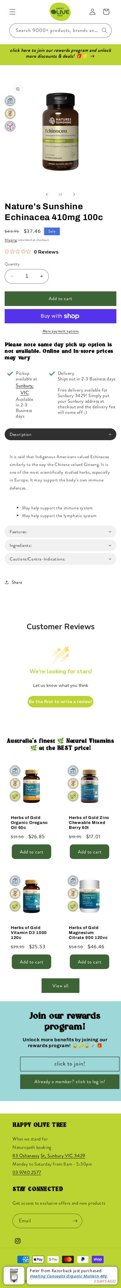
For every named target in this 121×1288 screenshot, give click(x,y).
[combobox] (60, 31)
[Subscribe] (75, 1221)
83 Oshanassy (25, 1155)
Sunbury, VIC (25, 389)
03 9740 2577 (26, 1172)
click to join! (69, 1064)
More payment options (61, 331)
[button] (12, 12)
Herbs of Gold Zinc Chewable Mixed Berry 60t (89, 822)
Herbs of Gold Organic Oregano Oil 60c (29, 822)
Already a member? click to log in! (69, 1081)
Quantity (12, 264)
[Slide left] (47, 194)
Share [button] (17, 582)
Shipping (11, 239)
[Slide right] (74, 194)
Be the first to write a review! (60, 702)
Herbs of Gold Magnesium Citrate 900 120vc (88, 932)
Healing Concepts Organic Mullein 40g (68, 1276)
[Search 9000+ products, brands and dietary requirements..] (104, 30)
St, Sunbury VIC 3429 (63, 1155)
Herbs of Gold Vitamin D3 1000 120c (29, 932)
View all (60, 985)
